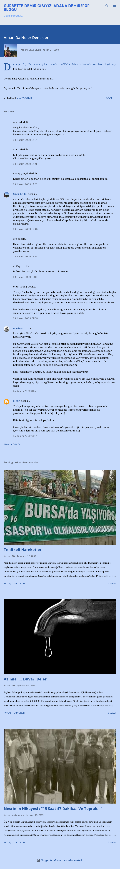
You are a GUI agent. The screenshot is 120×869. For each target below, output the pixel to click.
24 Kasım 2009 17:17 (25, 139)
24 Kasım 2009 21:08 (25, 318)
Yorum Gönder (13, 444)
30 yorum (19, 583)
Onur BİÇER (20, 193)
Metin (16, 400)
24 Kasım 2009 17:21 (25, 163)
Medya (20, 97)
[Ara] (107, 5)
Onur (28, 97)
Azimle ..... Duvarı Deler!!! (26, 679)
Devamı (112, 583)
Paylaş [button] (108, 97)
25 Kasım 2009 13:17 (25, 435)
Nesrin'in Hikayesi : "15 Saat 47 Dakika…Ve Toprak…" (53, 808)
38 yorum (19, 712)
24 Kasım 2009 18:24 (25, 256)
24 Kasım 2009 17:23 (25, 184)
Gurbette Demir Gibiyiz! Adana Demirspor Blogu (47, 7)
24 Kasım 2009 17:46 (25, 229)
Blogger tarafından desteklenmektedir (61, 860)
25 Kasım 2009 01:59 (25, 391)
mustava (18, 328)
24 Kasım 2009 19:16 (25, 276)
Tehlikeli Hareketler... (24, 549)
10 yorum (19, 842)
